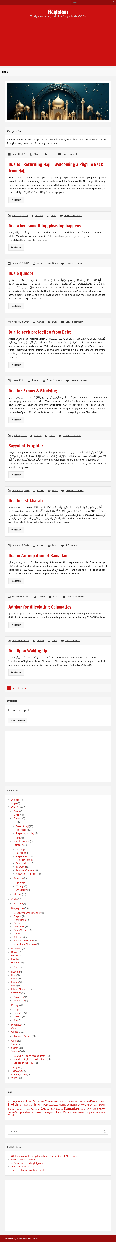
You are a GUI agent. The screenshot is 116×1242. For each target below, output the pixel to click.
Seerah (14, 1047)
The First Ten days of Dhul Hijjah (28, 1170)
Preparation (22, 856)
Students (58, 380)
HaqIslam (58, 11)
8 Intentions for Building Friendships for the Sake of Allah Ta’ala (44, 1156)
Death (17, 811)
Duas (51, 154)
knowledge (53, 1105)
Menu (5, 71)
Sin (85, 1109)
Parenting (19, 997)
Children (63, 1101)
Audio (14, 899)
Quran (14, 1041)
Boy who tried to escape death (29, 1056)
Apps (14, 803)
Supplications (24, 1112)
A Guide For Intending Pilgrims (27, 1163)
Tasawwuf (16, 1071)
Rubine (35, 1238)
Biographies (17, 908)
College (20, 886)
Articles (15, 806)
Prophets (16, 1024)
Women (101, 1112)
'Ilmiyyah (20, 882)
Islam (14, 985)
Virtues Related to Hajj (80, 1112)
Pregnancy (19, 1000)
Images (15, 982)
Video (14, 1078)
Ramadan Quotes (22, 1036)
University (21, 889)
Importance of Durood (23, 1159)
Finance (18, 818)
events (14, 955)
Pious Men (19, 926)
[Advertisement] (58, 45)
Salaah (14, 1044)
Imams (31, 1105)
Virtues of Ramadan (26, 873)
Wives (94, 1112)
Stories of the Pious (24, 1063)
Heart (25, 1105)
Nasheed (18, 903)
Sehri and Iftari (23, 863)
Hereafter (19, 1013)
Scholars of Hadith (23, 940)
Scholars (18, 937)
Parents (18, 1016)
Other (17, 923)
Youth (12, 1115)
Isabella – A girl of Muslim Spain (30, 1059)
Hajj (16, 821)
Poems (11, 1109)
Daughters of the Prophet (27, 913)
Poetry (14, 1005)
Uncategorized (19, 1074)
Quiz (13, 1028)
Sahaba (17, 933)
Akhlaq (21, 1101)
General (15, 962)
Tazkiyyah (48, 1112)
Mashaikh (75, 1104)
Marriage (16, 992)
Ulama (59, 1112)
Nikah (95, 1105)
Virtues (17, 894)
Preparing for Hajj (25, 833)
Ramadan (18, 845)
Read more (16, 199)
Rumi (81, 1109)
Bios (36, 1101)
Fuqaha (17, 916)
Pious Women (21, 930)
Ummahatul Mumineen (25, 944)
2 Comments (72, 545)
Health (17, 838)
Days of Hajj (22, 826)
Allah (16, 1009)
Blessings (16, 948)
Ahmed (37, 154)
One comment (69, 154)
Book (41, 1102)
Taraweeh (21, 866)
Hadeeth (15, 971)
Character (51, 1101)
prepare (27, 1109)
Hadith (13, 1104)
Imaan (14, 978)
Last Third (21, 853)
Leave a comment (73, 215)
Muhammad (87, 1104)
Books (14, 952)
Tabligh (15, 1067)
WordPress (21, 1238)
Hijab (14, 975)
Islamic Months (21, 841)
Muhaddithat (20, 920)
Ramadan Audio (24, 860)
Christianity (74, 1101)
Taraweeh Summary (26, 870)
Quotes (48, 1108)
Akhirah (15, 799)
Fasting (20, 849)
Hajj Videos (22, 830)
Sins (16, 1020)
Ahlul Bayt (12, 1102)
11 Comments (72, 640)
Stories (15, 1051)
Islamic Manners (19, 989)
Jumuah (45, 1105)
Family (14, 959)
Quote (14, 1031)
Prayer (20, 1109)
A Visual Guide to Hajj (22, 1166)
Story (101, 1109)
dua (88, 1102)
